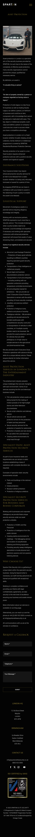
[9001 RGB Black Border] (17, 779)
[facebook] (11, 767)
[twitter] (15, 767)
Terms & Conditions (17, 815)
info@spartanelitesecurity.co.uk (15, 618)
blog (15, 608)
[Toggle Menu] (31, 5)
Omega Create (17, 818)
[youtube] (24, 767)
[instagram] (18, 767)
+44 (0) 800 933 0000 (16, 615)
